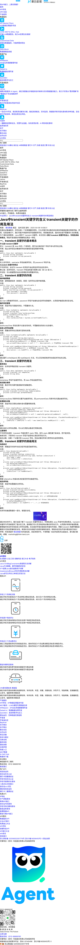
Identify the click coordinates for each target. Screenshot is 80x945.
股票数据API (4, 811)
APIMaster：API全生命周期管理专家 (13, 708)
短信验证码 (4, 771)
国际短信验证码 (6, 789)
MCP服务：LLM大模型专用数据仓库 (13, 705)
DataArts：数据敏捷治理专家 (11, 710)
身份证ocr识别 (5, 786)
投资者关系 (4, 126)
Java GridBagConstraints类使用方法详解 (15, 564)
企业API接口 (4, 821)
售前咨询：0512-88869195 (10, 936)
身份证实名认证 (6, 774)
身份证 (15, 145)
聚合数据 (9, 228)
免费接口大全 (5, 824)
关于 (1, 128)
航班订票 (44, 145)
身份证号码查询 (6, 804)
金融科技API (4, 829)
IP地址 (2, 796)
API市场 (3, 9)
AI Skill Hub (4, 754)
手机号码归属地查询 (7, 806)
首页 (1, 7)
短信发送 (3, 145)
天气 (34, 145)
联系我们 (3, 767)
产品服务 (3, 700)
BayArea (3, 722)
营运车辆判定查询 (6, 665)
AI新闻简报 (23, 145)
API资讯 (3, 834)
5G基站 (10, 145)
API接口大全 (4, 831)
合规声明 (3, 747)
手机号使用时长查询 (7, 781)
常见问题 (3, 735)
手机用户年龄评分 (6, 618)
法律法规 (3, 740)
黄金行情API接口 (6, 814)
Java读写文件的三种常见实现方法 (12, 573)
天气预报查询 (5, 799)
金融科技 (17, 559)
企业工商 (10, 559)
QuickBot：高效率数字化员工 (11, 713)
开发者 (2, 718)
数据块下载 (4, 757)
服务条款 (3, 742)
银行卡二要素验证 (6, 791)
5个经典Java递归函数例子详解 (11, 569)
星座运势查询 (5, 809)
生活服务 (3, 559)
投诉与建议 (4, 737)
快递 (38, 145)
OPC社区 (3, 12)
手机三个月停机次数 (7, 594)
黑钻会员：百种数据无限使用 (11, 715)
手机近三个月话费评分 (8, 641)
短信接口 (3, 836)
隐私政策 (3, 745)
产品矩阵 (3, 14)
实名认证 (51, 145)
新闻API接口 (4, 801)
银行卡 (30, 145)
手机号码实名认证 (6, 779)
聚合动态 (3, 133)
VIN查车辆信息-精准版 (8, 688)
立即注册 (3, 934)
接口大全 (25, 559)
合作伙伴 (3, 136)
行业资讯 (3, 216)
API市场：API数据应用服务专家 (12, 703)
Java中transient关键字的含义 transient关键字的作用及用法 (31, 216)
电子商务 (32, 559)
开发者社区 (4, 720)
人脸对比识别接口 (6, 784)
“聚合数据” (17, 532)
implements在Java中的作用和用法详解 (14, 571)
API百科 (3, 138)
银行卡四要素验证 (6, 776)
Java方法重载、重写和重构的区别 (12, 566)
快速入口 (3, 750)
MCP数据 (3, 752)
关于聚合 (3, 131)
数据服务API (4, 819)
